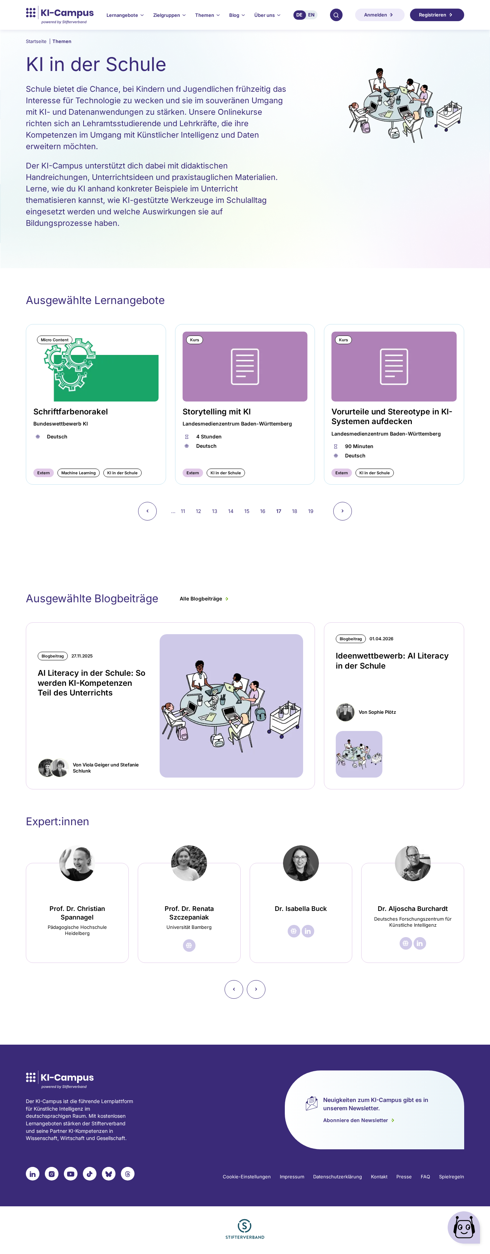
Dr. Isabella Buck (301, 908)
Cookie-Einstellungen (247, 1176)
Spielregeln (451, 1176)
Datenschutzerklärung (337, 1176)
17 (281, 513)
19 (313, 511)
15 (249, 511)
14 (233, 511)
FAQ (425, 1176)
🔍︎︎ (336, 14)
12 (201, 511)
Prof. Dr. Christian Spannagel (77, 913)
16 (265, 511)
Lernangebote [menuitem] (122, 15)
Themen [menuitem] (204, 15)
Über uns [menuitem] (264, 15)
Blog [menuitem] (234, 15)
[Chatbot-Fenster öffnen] (465, 1229)
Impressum (292, 1176)
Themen (61, 41)
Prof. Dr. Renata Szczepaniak (189, 913)
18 (297, 511)
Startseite (38, 41)
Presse (404, 1176)
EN (311, 15)
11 (185, 511)
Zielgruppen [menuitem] (166, 15)
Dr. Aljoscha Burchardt (413, 908)
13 (217, 511)
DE (299, 15)
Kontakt (379, 1176)
